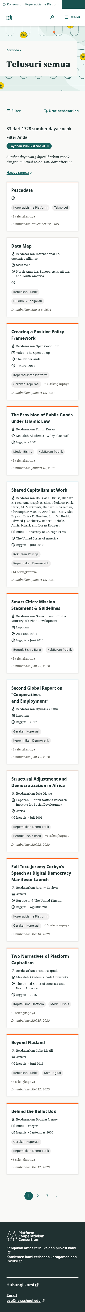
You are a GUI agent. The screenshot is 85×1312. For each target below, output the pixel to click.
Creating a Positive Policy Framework (37, 335)
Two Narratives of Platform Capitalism (40, 959)
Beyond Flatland (28, 1043)
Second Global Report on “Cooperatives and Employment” (36, 694)
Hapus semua (18, 172)
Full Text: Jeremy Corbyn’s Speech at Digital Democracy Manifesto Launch (41, 873)
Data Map (21, 246)
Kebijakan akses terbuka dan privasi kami (41, 1248)
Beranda (13, 50)
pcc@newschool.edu (24, 1300)
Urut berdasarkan (63, 111)
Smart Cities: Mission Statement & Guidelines (35, 605)
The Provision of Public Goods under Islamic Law (42, 418)
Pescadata (22, 190)
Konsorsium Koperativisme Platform (33, 4)
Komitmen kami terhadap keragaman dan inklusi (42, 1259)
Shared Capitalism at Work (39, 490)
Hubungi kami (20, 1284)
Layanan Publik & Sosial (30, 146)
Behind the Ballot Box (33, 1111)
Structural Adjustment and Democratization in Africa (39, 782)
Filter (16, 111)
